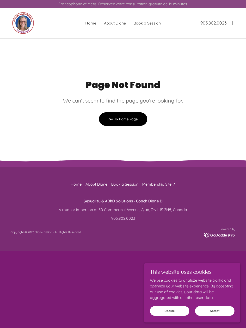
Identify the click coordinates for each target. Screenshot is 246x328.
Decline (170, 311)
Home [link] (90, 23)
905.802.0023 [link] (213, 23)
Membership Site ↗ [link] (159, 184)
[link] (23, 22)
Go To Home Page (123, 119)
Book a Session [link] (147, 23)
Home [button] (76, 184)
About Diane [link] (115, 23)
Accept (215, 311)
